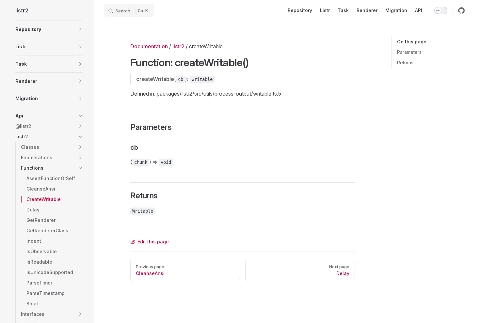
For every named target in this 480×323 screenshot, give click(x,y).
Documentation (149, 46)
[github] (461, 10)
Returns (405, 62)
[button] (49, 29)
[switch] (440, 10)
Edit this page (153, 241)
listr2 (178, 46)
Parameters (409, 52)
